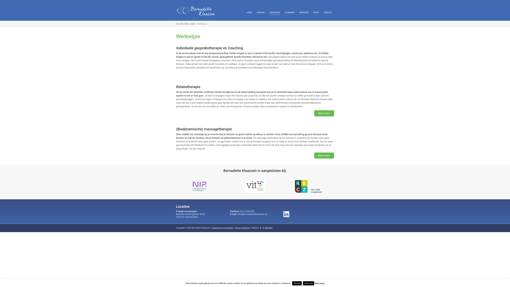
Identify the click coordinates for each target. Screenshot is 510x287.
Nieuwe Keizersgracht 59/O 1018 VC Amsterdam (190, 215)
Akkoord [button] (297, 283)
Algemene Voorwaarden (222, 228)
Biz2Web (268, 228)
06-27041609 (247, 211)
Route (316, 12)
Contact (328, 12)
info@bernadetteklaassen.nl (252, 214)
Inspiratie (304, 12)
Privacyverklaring (242, 228)
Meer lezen (320, 283)
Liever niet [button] (309, 283)
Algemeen (289, 12)
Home (249, 12)
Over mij (261, 12)
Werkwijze (275, 12)
